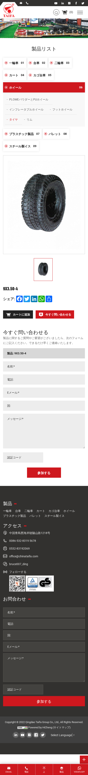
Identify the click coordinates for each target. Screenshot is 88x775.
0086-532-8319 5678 (22, 541)
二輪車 (61, 63)
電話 (26, 772)
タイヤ (13, 119)
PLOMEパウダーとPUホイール (28, 99)
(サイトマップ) (62, 727)
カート (16, 75)
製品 (62, 772)
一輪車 (16, 63)
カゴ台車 (42, 75)
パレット (58, 134)
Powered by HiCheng (40, 727)
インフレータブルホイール (26, 109)
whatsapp (79, 772)
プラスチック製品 (24, 134)
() (71, 12)
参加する (44, 701)
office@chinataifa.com (23, 556)
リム (29, 119)
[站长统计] (22, 727)
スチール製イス (22, 146)
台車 (39, 63)
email (9, 772)
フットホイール (62, 109)
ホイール (45, 87)
